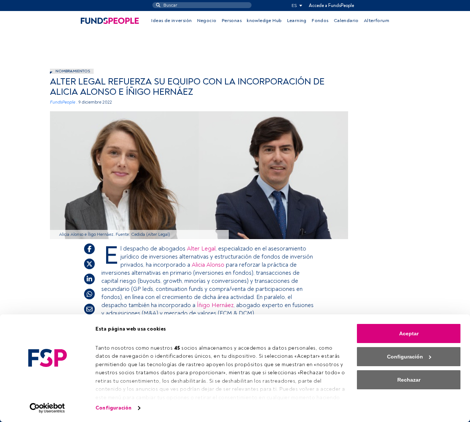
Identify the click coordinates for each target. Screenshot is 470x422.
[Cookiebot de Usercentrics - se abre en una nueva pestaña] (47, 408)
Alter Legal (201, 248)
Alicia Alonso (208, 264)
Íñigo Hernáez (215, 305)
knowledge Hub (264, 21)
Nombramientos (72, 71)
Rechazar (408, 380)
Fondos (320, 21)
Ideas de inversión (171, 21)
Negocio (207, 21)
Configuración (113, 408)
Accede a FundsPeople (331, 5)
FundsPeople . (63, 102)
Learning (297, 21)
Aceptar (409, 333)
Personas (232, 21)
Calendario (346, 21)
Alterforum (376, 21)
